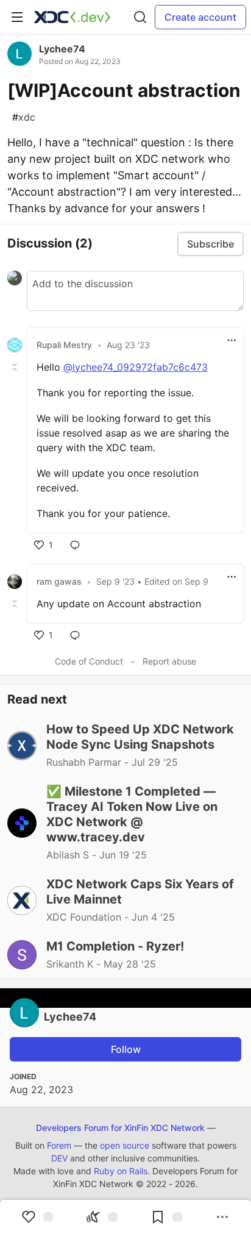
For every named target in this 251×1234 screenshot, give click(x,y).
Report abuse (169, 661)
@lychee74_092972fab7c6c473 (135, 367)
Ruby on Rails (120, 1171)
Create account (200, 17)
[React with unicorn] (101, 1217)
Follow (126, 1049)
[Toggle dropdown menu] (231, 340)
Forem (59, 1145)
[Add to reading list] (166, 1217)
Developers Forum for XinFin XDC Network (120, 1127)
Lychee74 (62, 49)
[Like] (37, 1217)
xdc (23, 117)
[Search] (140, 17)
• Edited (152, 581)
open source (124, 1145)
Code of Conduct (89, 661)
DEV (59, 1158)
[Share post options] (222, 1217)
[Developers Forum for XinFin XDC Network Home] (72, 17)
